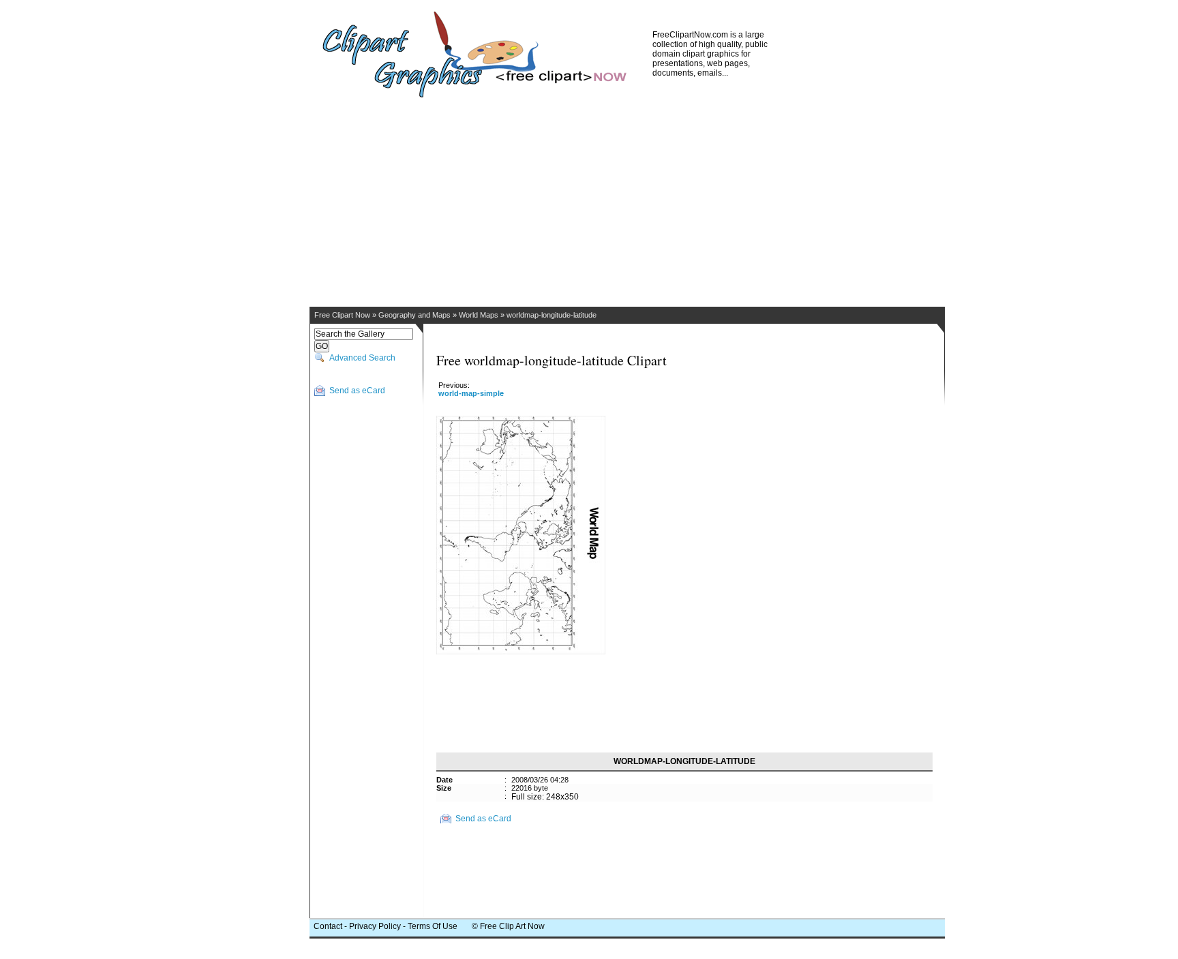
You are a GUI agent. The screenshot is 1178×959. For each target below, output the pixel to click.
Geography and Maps (414, 315)
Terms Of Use (432, 926)
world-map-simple (471, 393)
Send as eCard (357, 390)
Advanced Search (362, 358)
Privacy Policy (375, 926)
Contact (328, 926)
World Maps (478, 315)
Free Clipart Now (342, 315)
